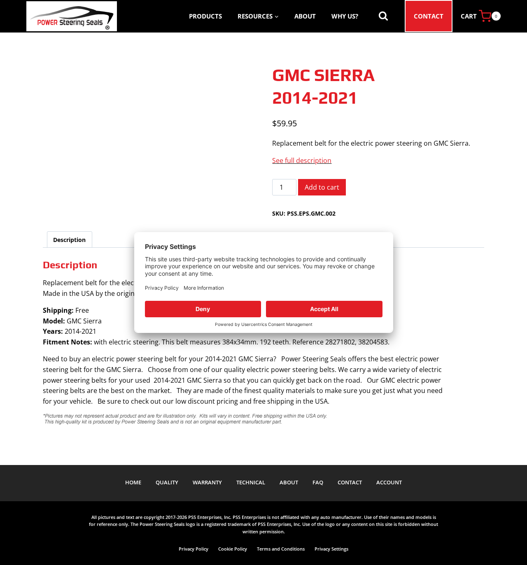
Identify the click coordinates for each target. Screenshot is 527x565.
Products (205, 16)
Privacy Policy (193, 549)
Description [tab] (69, 240)
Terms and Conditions (281, 549)
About (305, 16)
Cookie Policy (232, 549)
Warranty (207, 482)
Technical (250, 482)
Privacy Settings (331, 549)
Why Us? (344, 16)
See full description (301, 160)
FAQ (317, 482)
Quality (167, 482)
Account (389, 482)
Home (133, 482)
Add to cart (322, 187)
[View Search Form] (383, 16)
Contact (428, 16)
